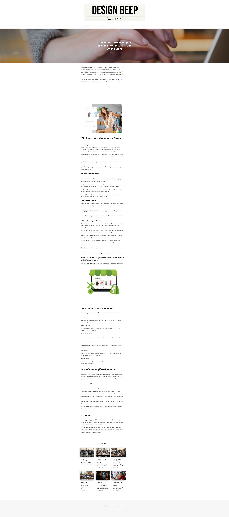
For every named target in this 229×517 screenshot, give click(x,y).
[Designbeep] (114, 12)
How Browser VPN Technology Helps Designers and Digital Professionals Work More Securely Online (102, 485)
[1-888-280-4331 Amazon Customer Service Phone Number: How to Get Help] (87, 475)
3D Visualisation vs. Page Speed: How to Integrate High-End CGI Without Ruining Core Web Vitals (118, 485)
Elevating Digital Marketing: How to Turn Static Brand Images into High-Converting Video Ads (118, 462)
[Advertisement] (102, 93)
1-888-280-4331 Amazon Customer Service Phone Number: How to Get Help (86, 485)
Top (115, 513)
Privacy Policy (121, 506)
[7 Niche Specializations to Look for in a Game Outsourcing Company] (87, 452)
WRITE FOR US (107, 506)
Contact (114, 506)
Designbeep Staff (111, 52)
